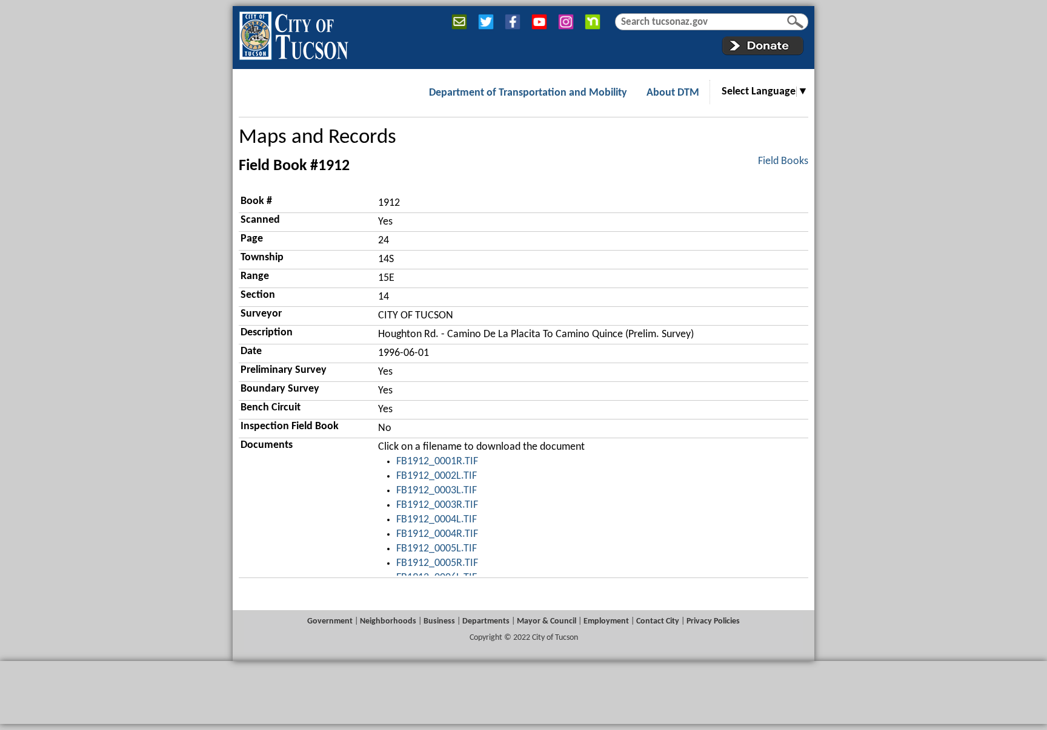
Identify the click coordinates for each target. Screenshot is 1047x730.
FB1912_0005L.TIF (436, 549)
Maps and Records (317, 137)
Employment (606, 621)
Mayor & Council (546, 621)
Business (439, 621)
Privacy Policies (713, 621)
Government (330, 621)
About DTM (672, 93)
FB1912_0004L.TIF (436, 520)
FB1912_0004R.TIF (437, 534)
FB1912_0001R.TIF (437, 461)
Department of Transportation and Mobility (528, 93)
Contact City (657, 621)
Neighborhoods (388, 621)
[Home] (293, 33)
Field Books (783, 161)
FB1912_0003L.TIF (436, 490)
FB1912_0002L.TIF (436, 476)
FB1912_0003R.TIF (437, 505)
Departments (486, 621)
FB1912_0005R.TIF (437, 563)
